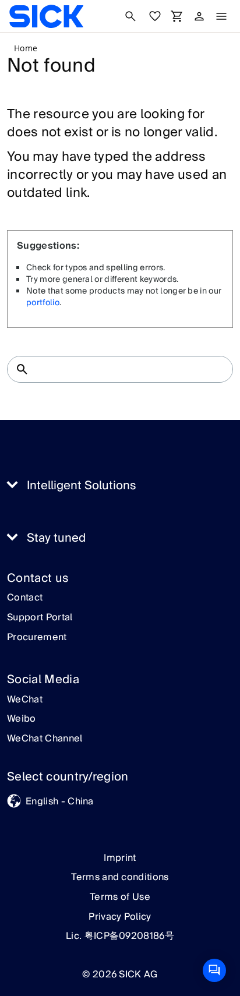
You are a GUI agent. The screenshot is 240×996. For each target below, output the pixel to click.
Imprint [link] (120, 858)
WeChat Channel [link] (44, 739)
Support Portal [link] (39, 618)
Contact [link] (25, 598)
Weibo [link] (21, 719)
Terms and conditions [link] (119, 877)
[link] (46, 16)
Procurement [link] (37, 637)
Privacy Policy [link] (120, 917)
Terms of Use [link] (120, 897)
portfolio (42, 303)
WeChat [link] (25, 700)
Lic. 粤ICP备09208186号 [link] (120, 936)
